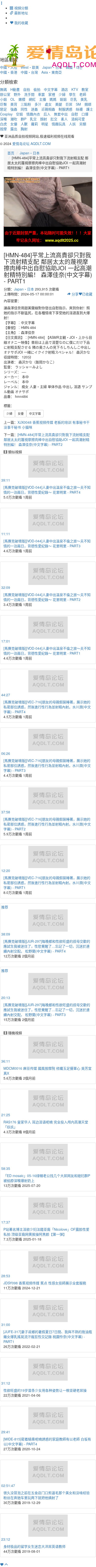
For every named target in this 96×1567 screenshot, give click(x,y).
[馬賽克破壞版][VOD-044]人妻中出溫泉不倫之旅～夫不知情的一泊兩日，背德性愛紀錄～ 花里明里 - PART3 (47, 543)
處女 (48, 104)
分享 (75, 293)
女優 (13, 123)
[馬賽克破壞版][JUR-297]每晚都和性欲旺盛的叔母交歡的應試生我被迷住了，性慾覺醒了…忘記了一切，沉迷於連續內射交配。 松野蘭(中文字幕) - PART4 (46, 946)
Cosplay (6, 114)
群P (23, 118)
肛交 (53, 118)
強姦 (13, 109)
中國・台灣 (29, 72)
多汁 (37, 104)
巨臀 (3, 104)
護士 (89, 109)
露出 (13, 128)
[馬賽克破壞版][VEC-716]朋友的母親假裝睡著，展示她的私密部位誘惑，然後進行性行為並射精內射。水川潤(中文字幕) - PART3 (47, 765)
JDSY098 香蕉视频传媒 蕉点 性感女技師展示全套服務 (44, 1282)
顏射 (43, 118)
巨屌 (68, 104)
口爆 (84, 114)
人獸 (24, 123)
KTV (74, 89)
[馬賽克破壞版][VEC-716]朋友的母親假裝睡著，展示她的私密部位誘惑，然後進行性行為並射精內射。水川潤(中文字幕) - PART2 (47, 824)
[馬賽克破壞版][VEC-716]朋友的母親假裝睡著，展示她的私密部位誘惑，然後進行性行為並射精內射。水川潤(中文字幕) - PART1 (47, 882)
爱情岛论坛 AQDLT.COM (31, 143)
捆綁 (87, 104)
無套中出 (61, 114)
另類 (82, 123)
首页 (10, 152)
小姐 (3, 99)
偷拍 (36, 89)
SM (78, 104)
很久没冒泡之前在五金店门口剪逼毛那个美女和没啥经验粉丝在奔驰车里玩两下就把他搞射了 (46, 1495)
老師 (82, 94)
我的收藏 (20, 22)
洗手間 (29, 94)
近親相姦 (48, 109)
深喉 (3, 118)
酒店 (64, 89)
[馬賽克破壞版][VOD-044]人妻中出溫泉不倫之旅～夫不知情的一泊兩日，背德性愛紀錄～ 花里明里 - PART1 (47, 651)
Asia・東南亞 (51, 72)
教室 (84, 89)
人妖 (72, 123)
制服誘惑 (65, 109)
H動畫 (15, 89)
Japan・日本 (30, 152)
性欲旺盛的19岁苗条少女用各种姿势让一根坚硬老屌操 (45, 1390)
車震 (41, 94)
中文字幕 (51, 89)
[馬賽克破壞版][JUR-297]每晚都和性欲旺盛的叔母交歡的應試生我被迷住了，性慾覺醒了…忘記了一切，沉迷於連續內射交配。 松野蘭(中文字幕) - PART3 (46, 1009)
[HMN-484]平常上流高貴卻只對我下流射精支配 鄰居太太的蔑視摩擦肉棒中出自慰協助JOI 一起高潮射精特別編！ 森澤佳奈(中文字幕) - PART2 (47, 439)
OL (12, 99)
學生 (72, 94)
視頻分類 (20, 7)
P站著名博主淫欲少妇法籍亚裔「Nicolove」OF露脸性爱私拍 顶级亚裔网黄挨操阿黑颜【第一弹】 (46, 1232)
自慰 (74, 114)
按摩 (3, 128)
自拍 (26, 89)
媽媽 (52, 99)
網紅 (32, 99)
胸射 (24, 128)
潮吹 (13, 118)
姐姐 (63, 99)
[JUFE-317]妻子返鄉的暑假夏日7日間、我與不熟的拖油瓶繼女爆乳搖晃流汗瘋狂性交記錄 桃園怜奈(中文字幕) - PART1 (47, 1336)
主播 (42, 99)
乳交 (33, 118)
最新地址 (20, 12)
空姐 (19, 114)
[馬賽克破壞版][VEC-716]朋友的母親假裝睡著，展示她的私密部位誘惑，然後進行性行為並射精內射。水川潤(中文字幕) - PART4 (47, 706)
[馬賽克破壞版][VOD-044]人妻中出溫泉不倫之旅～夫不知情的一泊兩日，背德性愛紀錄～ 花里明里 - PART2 (47, 597)
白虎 (3, 123)
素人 (64, 118)
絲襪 (79, 109)
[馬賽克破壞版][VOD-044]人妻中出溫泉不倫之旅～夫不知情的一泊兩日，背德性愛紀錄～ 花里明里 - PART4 (47, 490)
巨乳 (73, 99)
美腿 (58, 104)
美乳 (83, 99)
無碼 (3, 89)
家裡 (51, 94)
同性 (24, 109)
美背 (13, 104)
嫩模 (21, 99)
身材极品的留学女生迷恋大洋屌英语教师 (34, 1546)
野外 (17, 94)
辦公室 (5, 94)
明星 (44, 123)
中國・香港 (8, 72)
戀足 (3, 109)
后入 (47, 114)
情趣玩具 (58, 123)
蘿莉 (34, 123)
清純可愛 (78, 118)
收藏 (87, 293)
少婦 (62, 94)
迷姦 (34, 109)
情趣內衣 (33, 114)
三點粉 (26, 104)
